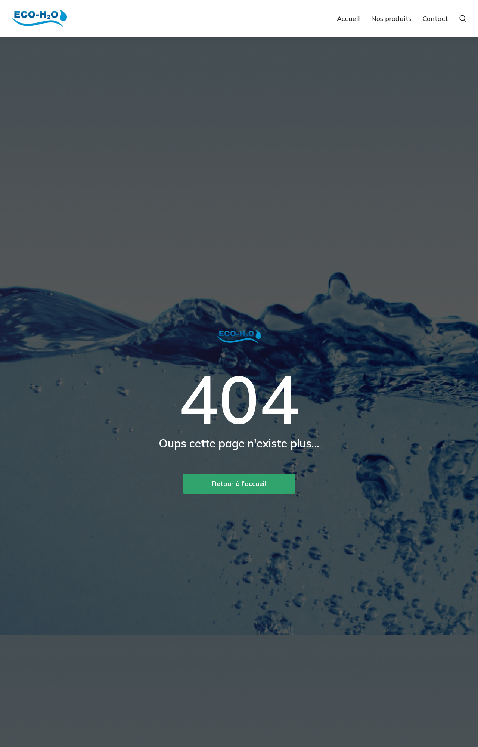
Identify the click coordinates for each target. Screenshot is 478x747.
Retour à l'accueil (239, 483)
